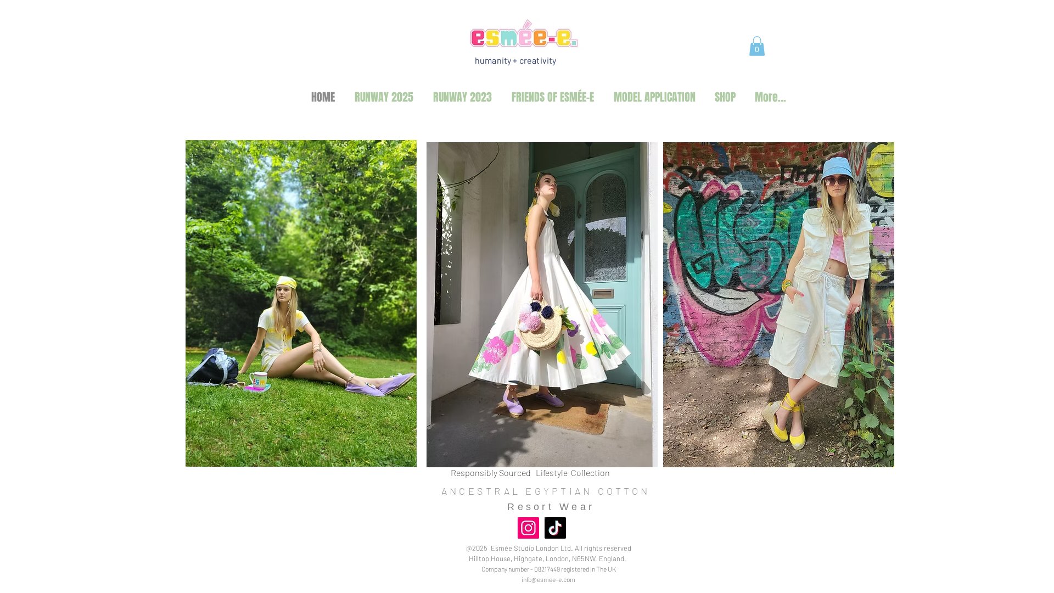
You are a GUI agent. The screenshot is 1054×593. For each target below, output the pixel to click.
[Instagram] (528, 528)
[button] (757, 46)
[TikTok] (555, 528)
